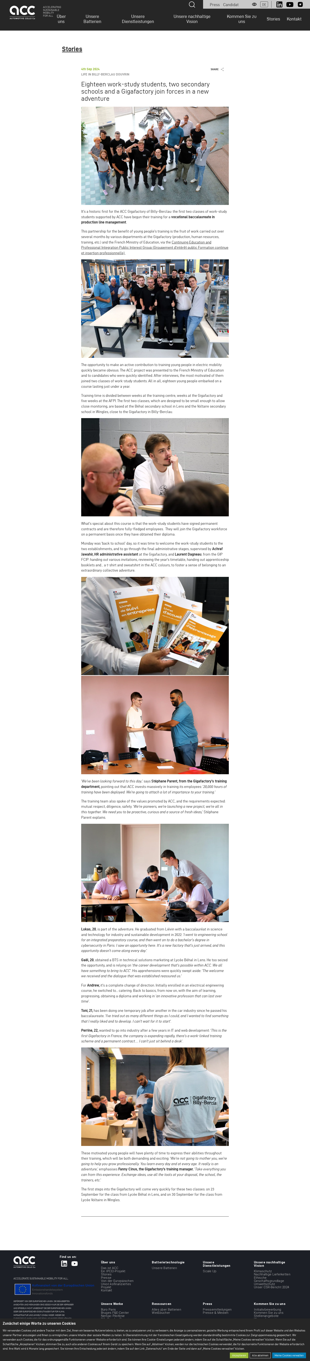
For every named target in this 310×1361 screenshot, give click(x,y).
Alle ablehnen (260, 1355)
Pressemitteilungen (217, 1309)
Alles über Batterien (166, 1309)
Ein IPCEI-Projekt (113, 1271)
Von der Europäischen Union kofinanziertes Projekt (117, 1284)
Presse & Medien (215, 1313)
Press (215, 4)
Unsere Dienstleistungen (138, 19)
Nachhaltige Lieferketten (272, 1274)
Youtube (290, 4)
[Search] (192, 4)
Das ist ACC (110, 1268)
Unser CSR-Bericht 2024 (271, 1287)
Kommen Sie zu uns (241, 19)
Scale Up (209, 1271)
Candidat (231, 4)
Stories (273, 18)
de (264, 4)
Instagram (300, 4)
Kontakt (294, 18)
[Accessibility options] (254, 4)
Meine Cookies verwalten (289, 1355)
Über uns (61, 19)
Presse (106, 1277)
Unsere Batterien (92, 19)
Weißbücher (161, 1313)
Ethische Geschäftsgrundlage (269, 1279)
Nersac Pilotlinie (113, 1316)
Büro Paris (108, 1309)
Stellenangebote (266, 1316)
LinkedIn (279, 4)
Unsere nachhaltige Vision (192, 19)
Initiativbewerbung (267, 1309)
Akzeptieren (239, 1355)
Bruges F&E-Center (115, 1313)
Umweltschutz (264, 1284)
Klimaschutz (263, 1271)
